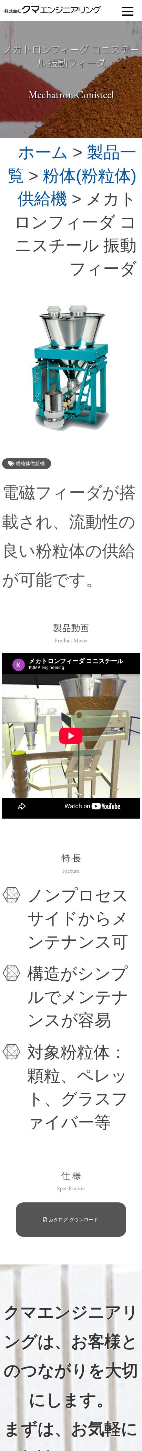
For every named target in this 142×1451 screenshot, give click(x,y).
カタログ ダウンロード (72, 1219)
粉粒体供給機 (29, 463)
